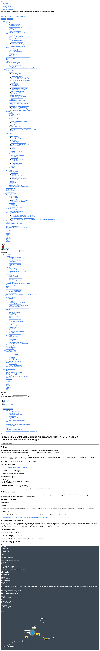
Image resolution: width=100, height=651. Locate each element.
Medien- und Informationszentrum (18, 103)
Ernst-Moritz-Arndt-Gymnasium (20, 80)
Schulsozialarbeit (16, 73)
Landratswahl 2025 (16, 43)
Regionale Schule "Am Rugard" (19, 77)
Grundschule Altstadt (17, 76)
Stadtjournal (12, 167)
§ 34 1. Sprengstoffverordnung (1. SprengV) (15, 467)
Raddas (13, 148)
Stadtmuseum (12, 115)
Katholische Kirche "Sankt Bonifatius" (21, 110)
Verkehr (8, 61)
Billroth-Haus (15, 141)
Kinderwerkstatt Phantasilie (19, 88)
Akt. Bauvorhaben (13, 197)
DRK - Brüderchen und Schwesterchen (21, 89)
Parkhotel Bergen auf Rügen (19, 178)
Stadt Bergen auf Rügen (12, 226)
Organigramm (12, 28)
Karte (10, 134)
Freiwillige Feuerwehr (14, 104)
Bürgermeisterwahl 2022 (18, 46)
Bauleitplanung (13, 199)
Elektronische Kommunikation (17, 32)
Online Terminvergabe (15, 31)
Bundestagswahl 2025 (17, 42)
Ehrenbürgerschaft (14, 154)
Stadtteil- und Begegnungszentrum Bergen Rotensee (25, 129)
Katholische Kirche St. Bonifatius (20, 144)
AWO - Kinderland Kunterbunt (19, 87)
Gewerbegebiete (13, 209)
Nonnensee (14, 149)
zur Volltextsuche (8, 9)
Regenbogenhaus (16, 92)
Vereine (11, 130)
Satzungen (9, 59)
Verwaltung (9, 23)
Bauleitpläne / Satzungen (18, 201)
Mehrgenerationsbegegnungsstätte (21, 128)
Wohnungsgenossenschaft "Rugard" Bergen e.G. (24, 216)
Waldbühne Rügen (14, 117)
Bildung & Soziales (11, 70)
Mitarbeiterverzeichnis (15, 29)
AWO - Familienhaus (17, 98)
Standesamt (9, 170)
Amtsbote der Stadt (14, 54)
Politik (8, 34)
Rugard (13, 147)
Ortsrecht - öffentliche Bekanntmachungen (18, 57)
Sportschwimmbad (14, 118)
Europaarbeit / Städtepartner (14, 62)
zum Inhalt (6, 3)
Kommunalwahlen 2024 (17, 44)
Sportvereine (14, 125)
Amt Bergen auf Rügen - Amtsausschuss (17, 227)
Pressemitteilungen (14, 49)
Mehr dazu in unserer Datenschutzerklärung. (13, 16)
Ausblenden (3, 19)
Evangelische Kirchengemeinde (19, 107)
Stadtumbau (12, 203)
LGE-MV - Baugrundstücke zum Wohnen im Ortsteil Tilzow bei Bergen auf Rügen (33, 219)
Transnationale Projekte (15, 64)
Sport (10, 119)
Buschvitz (8, 229)
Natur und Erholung (14, 145)
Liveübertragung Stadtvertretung (18, 38)
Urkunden (11, 181)
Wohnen (11, 214)
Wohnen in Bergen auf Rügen (14, 212)
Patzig (7, 235)
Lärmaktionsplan (13, 205)
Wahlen (11, 39)
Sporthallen (14, 122)
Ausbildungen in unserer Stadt (17, 100)
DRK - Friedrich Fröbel (17, 91)
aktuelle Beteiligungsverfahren (19, 200)
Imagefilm (9, 189)
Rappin (8, 240)
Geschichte (12, 152)
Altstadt (13, 156)
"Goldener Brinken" (16, 163)
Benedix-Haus (15, 137)
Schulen (11, 72)
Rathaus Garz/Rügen (17, 175)
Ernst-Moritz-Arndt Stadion (19, 121)
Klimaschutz (12, 204)
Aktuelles (8, 47)
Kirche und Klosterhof (17, 159)
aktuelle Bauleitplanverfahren (14, 223)
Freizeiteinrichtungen (15, 126)
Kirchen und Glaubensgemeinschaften (19, 106)
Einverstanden (10, 19)
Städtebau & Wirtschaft (9, 193)
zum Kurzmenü (7, 7)
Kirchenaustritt (13, 182)
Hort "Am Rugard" (16, 84)
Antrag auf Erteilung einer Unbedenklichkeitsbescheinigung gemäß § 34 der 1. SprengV (26, 517)
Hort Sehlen (14, 94)
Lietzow (8, 233)
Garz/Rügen (9, 230)
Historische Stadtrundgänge (16, 155)
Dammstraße (14, 158)
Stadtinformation (11, 190)
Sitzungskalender (13, 35)
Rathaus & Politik (8, 21)
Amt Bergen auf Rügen (9, 220)
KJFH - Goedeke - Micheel (18, 96)
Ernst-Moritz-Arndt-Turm (18, 143)
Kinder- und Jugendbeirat (16, 132)
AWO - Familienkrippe (17, 95)
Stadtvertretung (10, 58)
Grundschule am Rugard (17, 74)
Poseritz (8, 237)
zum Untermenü (7, 6)
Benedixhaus (14, 173)
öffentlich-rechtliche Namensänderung (19, 186)
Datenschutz (6, 551)
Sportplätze (14, 124)
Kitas (10, 81)
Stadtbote (11, 53)
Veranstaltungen (10, 188)
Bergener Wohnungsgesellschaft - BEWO (22, 215)
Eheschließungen (13, 171)
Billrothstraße (15, 160)
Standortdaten (13, 196)
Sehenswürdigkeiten (14, 136)
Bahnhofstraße (15, 164)
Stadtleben (6, 69)
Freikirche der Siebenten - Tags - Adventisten (23, 109)
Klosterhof (14, 140)
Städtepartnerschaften (15, 65)
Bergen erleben (10, 133)
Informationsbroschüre (15, 169)
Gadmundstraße (15, 162)
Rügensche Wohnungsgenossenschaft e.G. (22, 218)
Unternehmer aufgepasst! (16, 211)
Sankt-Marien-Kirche (17, 139)
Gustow (8, 231)
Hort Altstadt (15, 85)
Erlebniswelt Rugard (14, 114)
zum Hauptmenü (7, 5)
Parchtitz (8, 234)
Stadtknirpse (14, 83)
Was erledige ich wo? (14, 25)
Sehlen (8, 241)
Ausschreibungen (13, 50)
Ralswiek (8, 238)
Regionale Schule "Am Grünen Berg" (21, 79)
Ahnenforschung (13, 184)
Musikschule (12, 99)
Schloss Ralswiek (16, 177)
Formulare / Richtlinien (15, 24)
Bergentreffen (12, 66)
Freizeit (8, 111)
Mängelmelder (10, 192)
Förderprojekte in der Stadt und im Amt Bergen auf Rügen (21, 68)
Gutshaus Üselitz (16, 179)
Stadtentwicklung (11, 194)
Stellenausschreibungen (15, 51)
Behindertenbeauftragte (15, 27)
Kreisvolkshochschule (15, 102)
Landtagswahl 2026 (16, 40)
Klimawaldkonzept (16, 151)
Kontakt (5, 548)
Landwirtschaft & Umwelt (16, 207)
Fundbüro (11, 55)
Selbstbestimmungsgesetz (16, 185)
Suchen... (3, 250)
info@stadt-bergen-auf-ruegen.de (14, 569)
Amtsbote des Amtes (11, 225)
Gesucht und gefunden (7, 396)
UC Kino (11, 113)
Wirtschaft (9, 208)
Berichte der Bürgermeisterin (16, 36)
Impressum (6, 550)
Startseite (6, 400)
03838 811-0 (8, 566)
